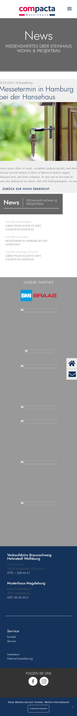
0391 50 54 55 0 (17, 597)
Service (11, 641)
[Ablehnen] (72, 707)
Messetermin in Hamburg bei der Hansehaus (26, 242)
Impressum (13, 654)
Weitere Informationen (56, 702)
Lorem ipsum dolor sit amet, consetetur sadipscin (23, 227)
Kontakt (11, 637)
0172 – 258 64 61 (18, 573)
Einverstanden (38, 709)
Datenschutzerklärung (20, 658)
